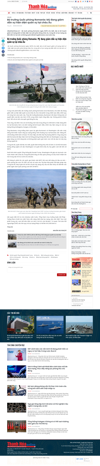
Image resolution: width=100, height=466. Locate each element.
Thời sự (13, 13)
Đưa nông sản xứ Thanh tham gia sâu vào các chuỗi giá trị (81, 203)
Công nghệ (71, 13)
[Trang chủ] (9, 13)
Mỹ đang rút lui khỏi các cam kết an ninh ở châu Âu (34, 243)
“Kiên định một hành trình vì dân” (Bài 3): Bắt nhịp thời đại (80, 241)
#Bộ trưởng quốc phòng (47, 255)
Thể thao (58, 13)
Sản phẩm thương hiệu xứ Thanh (81, 164)
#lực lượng (25, 257)
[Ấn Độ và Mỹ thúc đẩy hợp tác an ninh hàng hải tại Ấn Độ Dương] (50, 325)
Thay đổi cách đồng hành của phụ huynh (81, 158)
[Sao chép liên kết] (3, 55)
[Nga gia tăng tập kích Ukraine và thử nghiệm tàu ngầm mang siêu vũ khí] (16, 409)
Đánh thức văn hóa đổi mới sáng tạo (80, 143)
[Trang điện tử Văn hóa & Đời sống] (87, 1)
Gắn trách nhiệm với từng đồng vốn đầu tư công (81, 137)
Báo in (81, 7)
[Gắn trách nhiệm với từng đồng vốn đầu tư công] (81, 128)
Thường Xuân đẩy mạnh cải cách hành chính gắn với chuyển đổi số (81, 38)
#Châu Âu (36, 255)
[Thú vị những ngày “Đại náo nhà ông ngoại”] (81, 221)
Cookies (88, 452)
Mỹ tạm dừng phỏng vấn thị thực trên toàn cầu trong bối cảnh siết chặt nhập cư (47, 387)
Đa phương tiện (88, 7)
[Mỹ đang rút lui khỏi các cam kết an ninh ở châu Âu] (12, 245)
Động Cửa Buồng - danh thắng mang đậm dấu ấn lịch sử (80, 252)
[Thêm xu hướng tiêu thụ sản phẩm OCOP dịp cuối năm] (81, 173)
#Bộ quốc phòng (14, 259)
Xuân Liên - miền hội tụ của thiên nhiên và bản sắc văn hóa (80, 236)
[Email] (3, 40)
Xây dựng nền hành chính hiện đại (81, 43)
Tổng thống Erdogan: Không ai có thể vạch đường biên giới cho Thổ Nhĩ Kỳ (48, 423)
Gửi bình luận (61, 274)
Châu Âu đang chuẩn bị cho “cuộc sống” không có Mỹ (22, 57)
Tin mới (25, 1)
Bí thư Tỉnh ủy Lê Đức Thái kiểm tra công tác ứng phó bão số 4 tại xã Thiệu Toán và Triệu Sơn (84, 99)
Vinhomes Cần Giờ (76, 305)
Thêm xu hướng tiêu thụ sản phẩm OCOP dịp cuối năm (81, 182)
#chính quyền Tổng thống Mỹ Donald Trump (21, 255)
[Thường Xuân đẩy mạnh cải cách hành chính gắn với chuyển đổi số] (81, 30)
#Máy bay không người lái (42, 257)
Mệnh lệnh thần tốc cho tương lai (81, 153)
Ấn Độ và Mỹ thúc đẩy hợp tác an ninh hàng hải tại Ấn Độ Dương (49, 336)
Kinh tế (33, 13)
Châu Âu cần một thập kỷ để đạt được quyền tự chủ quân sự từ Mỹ (25, 60)
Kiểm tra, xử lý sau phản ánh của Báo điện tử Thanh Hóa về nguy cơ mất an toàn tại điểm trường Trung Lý (84, 110)
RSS (92, 452)
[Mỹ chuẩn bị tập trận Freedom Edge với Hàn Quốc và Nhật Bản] (79, 325)
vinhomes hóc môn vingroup (78, 300)
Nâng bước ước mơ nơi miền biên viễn (80, 148)
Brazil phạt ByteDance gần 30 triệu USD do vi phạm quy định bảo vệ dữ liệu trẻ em (20, 337)
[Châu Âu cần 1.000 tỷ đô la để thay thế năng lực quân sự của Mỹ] (12, 237)
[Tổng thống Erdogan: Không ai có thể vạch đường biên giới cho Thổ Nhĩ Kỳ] (16, 426)
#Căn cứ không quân (15, 257)
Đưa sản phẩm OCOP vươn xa (79, 193)
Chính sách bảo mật (80, 452)
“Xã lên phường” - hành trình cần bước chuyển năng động (80, 55)
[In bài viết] (3, 44)
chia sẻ (3, 38)
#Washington (54, 257)
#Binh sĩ (57, 255)
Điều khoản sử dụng (69, 452)
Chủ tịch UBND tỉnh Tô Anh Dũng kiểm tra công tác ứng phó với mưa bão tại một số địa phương (83, 79)
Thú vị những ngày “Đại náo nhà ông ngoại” (80, 230)
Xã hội (37, 13)
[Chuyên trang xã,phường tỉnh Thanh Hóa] (89, 1)
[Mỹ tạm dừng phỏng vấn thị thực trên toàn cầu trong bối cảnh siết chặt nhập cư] (16, 391)
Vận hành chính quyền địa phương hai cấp (81, 19)
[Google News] (80, 1)
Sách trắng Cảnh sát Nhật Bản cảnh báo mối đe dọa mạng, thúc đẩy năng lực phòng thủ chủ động (47, 369)
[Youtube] (78, 1)
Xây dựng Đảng (20, 13)
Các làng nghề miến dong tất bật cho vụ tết (81, 188)
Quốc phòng (64, 13)
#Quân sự (32, 257)
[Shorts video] (91, 1)
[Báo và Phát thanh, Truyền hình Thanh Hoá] (42, 7)
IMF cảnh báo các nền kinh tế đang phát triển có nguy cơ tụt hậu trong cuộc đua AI (48, 350)
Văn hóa (53, 13)
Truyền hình (74, 7)
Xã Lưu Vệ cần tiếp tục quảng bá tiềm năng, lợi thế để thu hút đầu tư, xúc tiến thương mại (81, 49)
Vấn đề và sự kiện (77, 119)
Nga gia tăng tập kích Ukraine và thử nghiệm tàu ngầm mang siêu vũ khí (48, 405)
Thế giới (48, 13)
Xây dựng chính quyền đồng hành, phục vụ (81, 60)
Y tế (76, 13)
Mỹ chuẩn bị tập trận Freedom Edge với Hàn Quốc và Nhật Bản (79, 336)
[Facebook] (75, 1)
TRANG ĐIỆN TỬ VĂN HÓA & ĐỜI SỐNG (83, 9)
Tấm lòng (80, 13)
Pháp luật (42, 13)
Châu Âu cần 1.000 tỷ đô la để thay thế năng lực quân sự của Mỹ (39, 235)
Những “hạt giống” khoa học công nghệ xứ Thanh (81, 247)
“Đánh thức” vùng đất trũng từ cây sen (81, 197)
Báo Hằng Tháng (76, 212)
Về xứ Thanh (28, 13)
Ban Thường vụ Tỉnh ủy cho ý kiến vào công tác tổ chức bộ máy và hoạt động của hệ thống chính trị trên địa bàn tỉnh (84, 89)
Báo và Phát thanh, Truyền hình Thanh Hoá (21, 444)
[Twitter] (83, 1)
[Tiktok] (85, 1)
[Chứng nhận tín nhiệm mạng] (41, 458)
